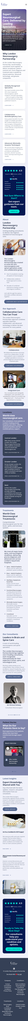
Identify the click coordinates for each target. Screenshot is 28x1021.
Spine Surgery (8, 1004)
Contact (7, 984)
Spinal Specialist (20, 986)
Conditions (7, 989)
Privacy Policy (8, 991)
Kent (20, 1008)
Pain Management (20, 989)
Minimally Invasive (7, 1011)
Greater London (20, 1006)
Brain (7, 1006)
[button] (26, 4)
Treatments (7, 987)
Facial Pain (20, 991)
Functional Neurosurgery (20, 993)
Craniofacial (20, 987)
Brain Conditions (20, 984)
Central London (20, 1004)
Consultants (7, 986)
